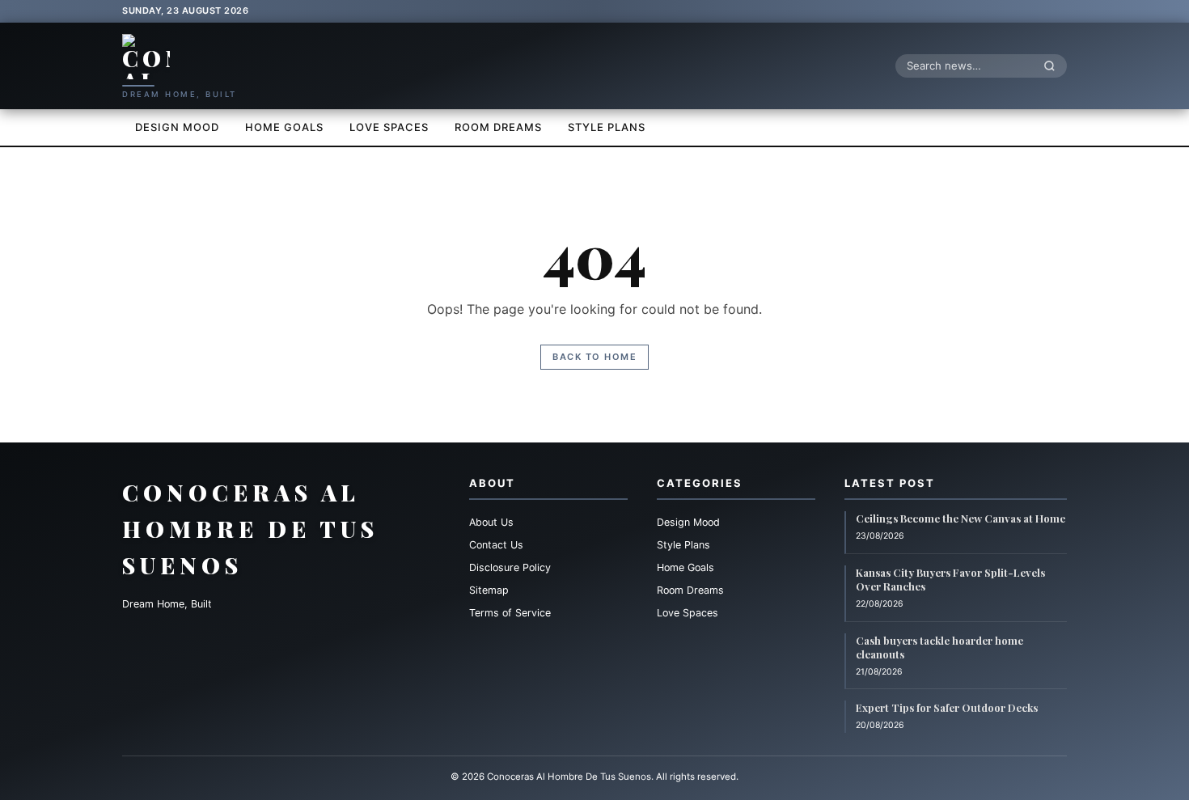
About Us (491, 522)
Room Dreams (498, 127)
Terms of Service (510, 613)
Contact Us (496, 545)
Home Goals (284, 127)
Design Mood (177, 127)
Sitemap (489, 590)
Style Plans (606, 127)
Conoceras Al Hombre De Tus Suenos (250, 528)
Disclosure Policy (510, 567)
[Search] (1054, 65)
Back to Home (594, 356)
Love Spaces (389, 127)
